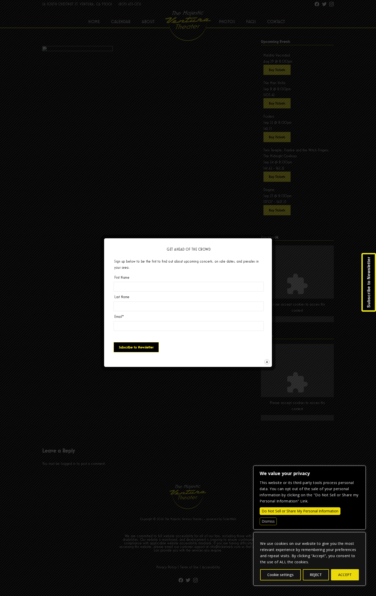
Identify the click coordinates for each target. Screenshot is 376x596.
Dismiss (268, 521)
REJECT (316, 574)
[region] (309, 559)
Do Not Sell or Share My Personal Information (300, 511)
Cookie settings (280, 574)
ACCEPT (345, 574)
